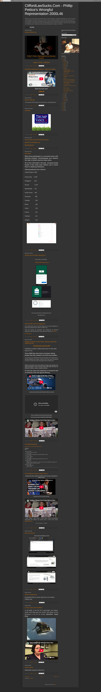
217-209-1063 (28, 333)
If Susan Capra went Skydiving (33, 607)
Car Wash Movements (31, 444)
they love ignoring (30, 533)
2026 (63, 57)
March (64, 97)
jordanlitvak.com (28, 521)
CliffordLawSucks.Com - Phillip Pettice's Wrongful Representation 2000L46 (48, 10)
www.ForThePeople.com (32, 142)
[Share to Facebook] (42, 65)
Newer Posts (27, 676)
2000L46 (41, 91)
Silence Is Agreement (31, 594)
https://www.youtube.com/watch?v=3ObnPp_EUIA (33, 446)
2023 (63, 102)
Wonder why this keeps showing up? (35, 255)
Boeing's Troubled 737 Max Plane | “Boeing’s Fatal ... (68, 82)
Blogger (55, 684)
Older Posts (56, 676)
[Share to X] (41, 65)
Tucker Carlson (29, 667)
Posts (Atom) (31, 678)
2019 (63, 103)
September (65, 65)
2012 (63, 110)
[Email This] (39, 65)
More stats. (28, 153)
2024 (63, 60)
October (64, 64)
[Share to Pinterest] (43, 65)
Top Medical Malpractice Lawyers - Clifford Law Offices (40, 69)
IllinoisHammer (29, 145)
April (64, 96)
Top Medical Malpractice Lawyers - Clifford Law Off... (68, 71)
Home (42, 676)
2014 (63, 107)
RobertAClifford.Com (31, 32)
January (64, 100)
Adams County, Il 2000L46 (41, 62)
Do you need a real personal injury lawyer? (37, 139)
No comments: (35, 65)
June (64, 93)
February (65, 99)
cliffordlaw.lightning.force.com (42, 262)
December (65, 61)
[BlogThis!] (40, 65)
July (64, 68)
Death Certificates (30, 100)
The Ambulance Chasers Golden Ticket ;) (36, 473)
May (64, 95)
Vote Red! (27, 110)
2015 (63, 106)
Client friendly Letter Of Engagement (35, 323)
